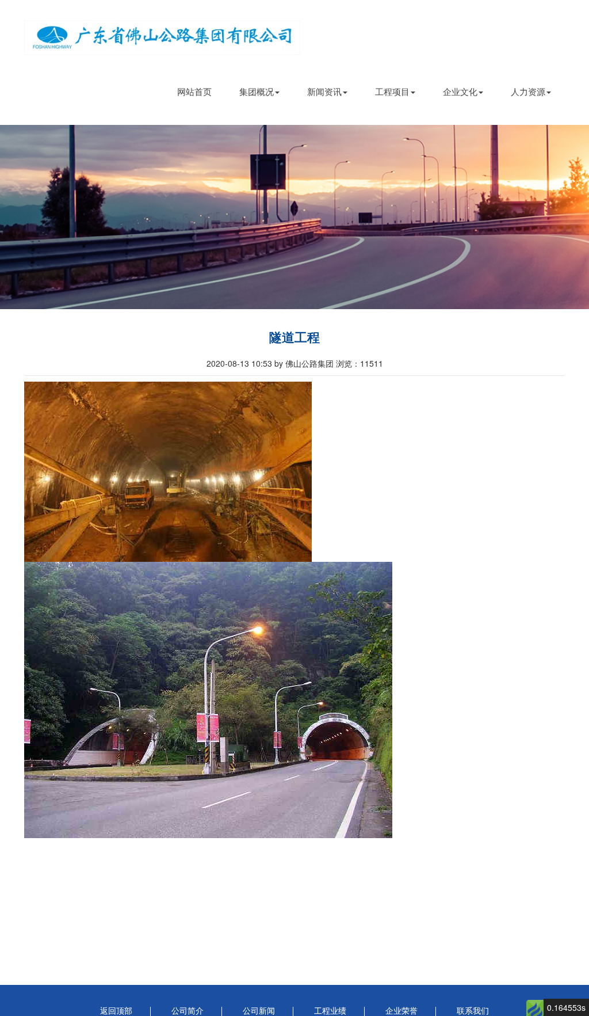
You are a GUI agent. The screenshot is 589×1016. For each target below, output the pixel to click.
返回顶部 (116, 1011)
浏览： (359, 363)
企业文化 (460, 91)
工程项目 (392, 91)
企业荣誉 (401, 1011)
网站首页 (194, 91)
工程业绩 (330, 1011)
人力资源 (528, 91)
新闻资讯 (324, 91)
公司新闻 (259, 1011)
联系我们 (473, 1011)
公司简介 (187, 1011)
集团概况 (256, 91)
